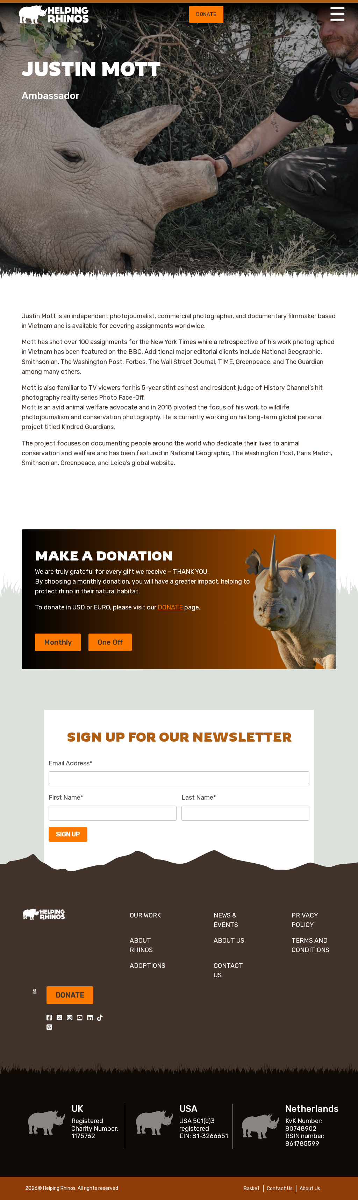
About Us (229, 940)
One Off (110, 642)
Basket (252, 1189)
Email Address (70, 763)
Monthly (58, 642)
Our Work (145, 915)
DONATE (170, 607)
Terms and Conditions (310, 945)
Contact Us (228, 970)
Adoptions (147, 966)
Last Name (198, 797)
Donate (206, 14)
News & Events (226, 920)
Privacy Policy (305, 920)
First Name (66, 797)
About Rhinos (141, 945)
